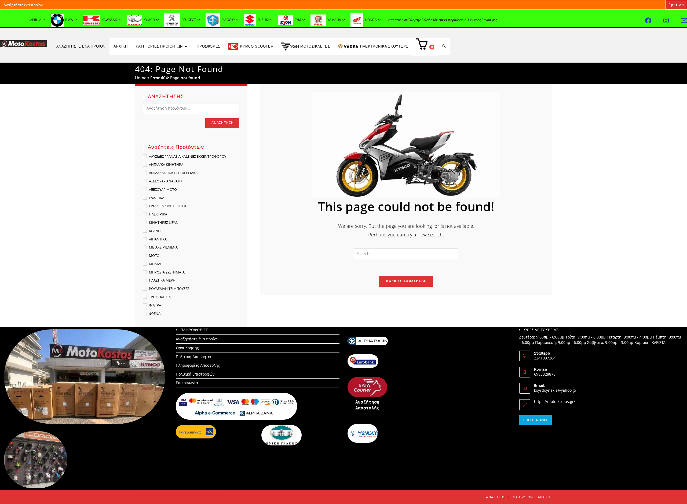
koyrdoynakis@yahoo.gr (555, 390)
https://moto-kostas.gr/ (554, 401)
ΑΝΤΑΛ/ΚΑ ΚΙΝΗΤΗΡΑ (166, 164)
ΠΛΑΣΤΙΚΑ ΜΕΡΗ (162, 280)
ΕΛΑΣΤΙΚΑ (156, 197)
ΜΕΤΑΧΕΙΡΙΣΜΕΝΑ (163, 247)
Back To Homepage (406, 281)
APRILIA (35, 19)
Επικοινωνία (187, 382)
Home (140, 77)
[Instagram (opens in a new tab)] (672, 20)
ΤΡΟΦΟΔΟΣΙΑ (160, 296)
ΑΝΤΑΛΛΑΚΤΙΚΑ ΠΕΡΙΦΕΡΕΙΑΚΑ (173, 172)
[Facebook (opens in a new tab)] (654, 20)
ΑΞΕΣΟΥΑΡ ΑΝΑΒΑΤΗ (165, 181)
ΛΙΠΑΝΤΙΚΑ (158, 239)
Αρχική (544, 497)
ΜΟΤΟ (154, 255)
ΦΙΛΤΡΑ (155, 305)
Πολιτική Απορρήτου (194, 356)
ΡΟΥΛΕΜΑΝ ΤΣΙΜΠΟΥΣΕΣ (169, 288)
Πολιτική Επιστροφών (195, 374)
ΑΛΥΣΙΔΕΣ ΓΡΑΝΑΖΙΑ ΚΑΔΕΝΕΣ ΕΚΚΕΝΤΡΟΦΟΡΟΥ (187, 156)
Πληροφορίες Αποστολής (198, 365)
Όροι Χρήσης (187, 347)
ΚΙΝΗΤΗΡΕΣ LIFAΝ (163, 222)
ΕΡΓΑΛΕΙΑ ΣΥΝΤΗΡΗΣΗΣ (168, 205)
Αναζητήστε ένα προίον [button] (81, 46)
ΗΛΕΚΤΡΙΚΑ (158, 214)
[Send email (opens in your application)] (684, 20)
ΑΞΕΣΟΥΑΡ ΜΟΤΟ (163, 189)
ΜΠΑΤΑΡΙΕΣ (158, 263)
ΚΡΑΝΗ (155, 230)
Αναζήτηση (222, 122)
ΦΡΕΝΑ (154, 313)
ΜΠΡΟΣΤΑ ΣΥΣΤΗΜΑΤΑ (167, 272)
